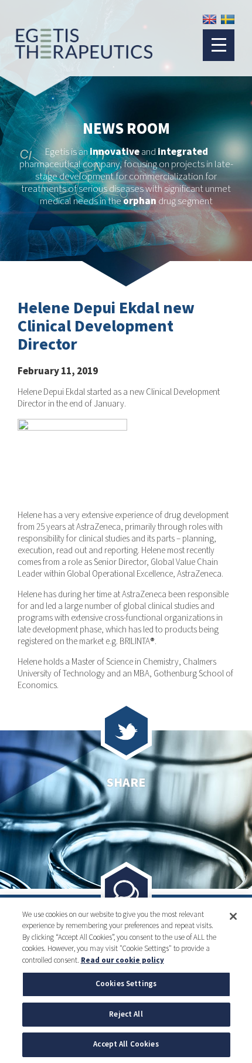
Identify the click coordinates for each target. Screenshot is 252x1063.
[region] (126, 980)
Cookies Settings (126, 984)
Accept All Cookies (125, 1044)
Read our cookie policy (122, 960)
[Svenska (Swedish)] (227, 19)
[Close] (233, 916)
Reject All (125, 1014)
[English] (209, 19)
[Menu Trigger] (218, 45)
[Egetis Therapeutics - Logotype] (76, 53)
